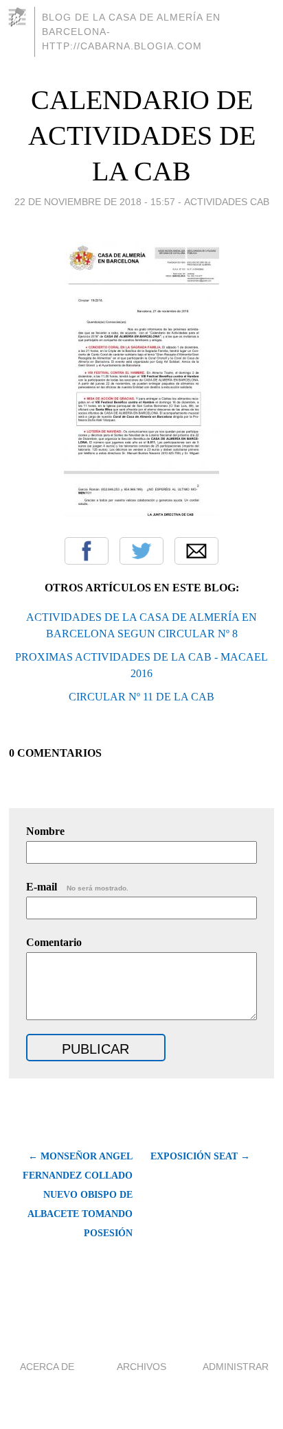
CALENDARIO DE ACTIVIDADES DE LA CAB (142, 135)
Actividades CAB (226, 201)
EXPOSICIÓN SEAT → (200, 1156)
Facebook (87, 551)
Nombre (45, 831)
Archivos (141, 1366)
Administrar (236, 1366)
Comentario (54, 942)
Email (196, 551)
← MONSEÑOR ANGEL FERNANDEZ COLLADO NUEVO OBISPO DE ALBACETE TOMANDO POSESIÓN (78, 1194)
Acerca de (47, 1366)
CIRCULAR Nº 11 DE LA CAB (141, 696)
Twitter (141, 551)
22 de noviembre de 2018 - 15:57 (94, 201)
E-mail (77, 887)
